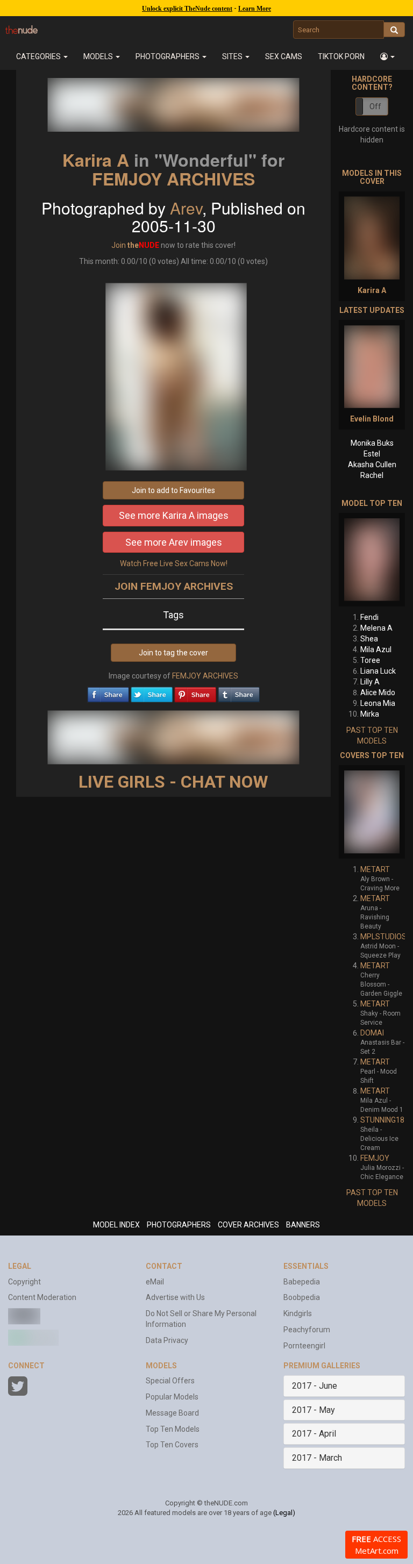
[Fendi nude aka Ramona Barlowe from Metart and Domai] (372, 559)
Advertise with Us (175, 1297)
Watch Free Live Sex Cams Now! (173, 563)
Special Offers (170, 1380)
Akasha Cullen (372, 464)
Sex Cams (283, 56)
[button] (387, 56)
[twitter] (152, 692)
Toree (370, 660)
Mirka (369, 714)
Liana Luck (378, 671)
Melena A (376, 628)
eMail (155, 1281)
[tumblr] (239, 692)
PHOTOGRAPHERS (179, 1224)
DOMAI (372, 1033)
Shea (369, 638)
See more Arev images (173, 542)
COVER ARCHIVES (248, 1224)
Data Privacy (167, 1340)
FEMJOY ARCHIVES (173, 178)
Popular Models (172, 1396)
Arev (186, 207)
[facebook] (108, 692)
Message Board (172, 1413)
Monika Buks (372, 443)
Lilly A (370, 681)
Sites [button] (233, 56)
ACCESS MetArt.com (376, 1544)
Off (375, 106)
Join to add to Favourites (173, 490)
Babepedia (301, 1281)
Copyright (24, 1281)
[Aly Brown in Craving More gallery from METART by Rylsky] (372, 811)
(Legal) (284, 1513)
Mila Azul (375, 649)
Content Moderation (42, 1297)
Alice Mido (377, 692)
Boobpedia (301, 1297)
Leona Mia (377, 703)
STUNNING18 (382, 1120)
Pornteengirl (304, 1345)
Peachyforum (306, 1329)
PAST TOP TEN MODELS (372, 735)
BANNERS (303, 1224)
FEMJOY (374, 1158)
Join (118, 245)
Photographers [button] (168, 56)
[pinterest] (195, 692)
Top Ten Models (173, 1429)
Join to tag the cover (173, 652)
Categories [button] (39, 56)
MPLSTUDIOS (383, 936)
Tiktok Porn (341, 56)
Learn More (254, 8)
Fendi (369, 617)
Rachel (371, 475)
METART (375, 869)
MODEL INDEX (116, 1224)
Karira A (95, 159)
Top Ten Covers (172, 1444)
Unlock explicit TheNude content (187, 8)
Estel (372, 453)
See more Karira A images (174, 515)
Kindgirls (297, 1313)
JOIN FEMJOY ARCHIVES (174, 586)
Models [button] (99, 56)
